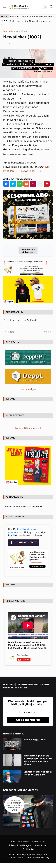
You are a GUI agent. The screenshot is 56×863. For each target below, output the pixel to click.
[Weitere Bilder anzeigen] (28, 428)
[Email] (26, 184)
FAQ (13, 841)
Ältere (46, 331)
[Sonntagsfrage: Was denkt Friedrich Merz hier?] (12, 776)
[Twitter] (13, 184)
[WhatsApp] (20, 184)
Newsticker (21, 31)
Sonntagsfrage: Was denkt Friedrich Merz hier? (37, 773)
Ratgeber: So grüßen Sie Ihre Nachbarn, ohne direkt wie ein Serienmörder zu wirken (37, 759)
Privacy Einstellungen (20, 845)
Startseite (8, 31)
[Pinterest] (47, 184)
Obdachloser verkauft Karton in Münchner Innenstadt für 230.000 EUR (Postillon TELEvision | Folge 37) (27, 645)
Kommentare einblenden (28, 251)
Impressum (23, 841)
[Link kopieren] (33, 184)
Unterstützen (40, 845)
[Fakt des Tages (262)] (12, 744)
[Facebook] (6, 184)
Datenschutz (38, 841)
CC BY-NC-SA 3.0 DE (18, 857)
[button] (4, 7)
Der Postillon (28, 854)
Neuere (10, 331)
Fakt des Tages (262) (34, 739)
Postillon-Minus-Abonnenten (22, 531)
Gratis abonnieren (28, 719)
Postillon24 (28, 849)
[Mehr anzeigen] (40, 184)
